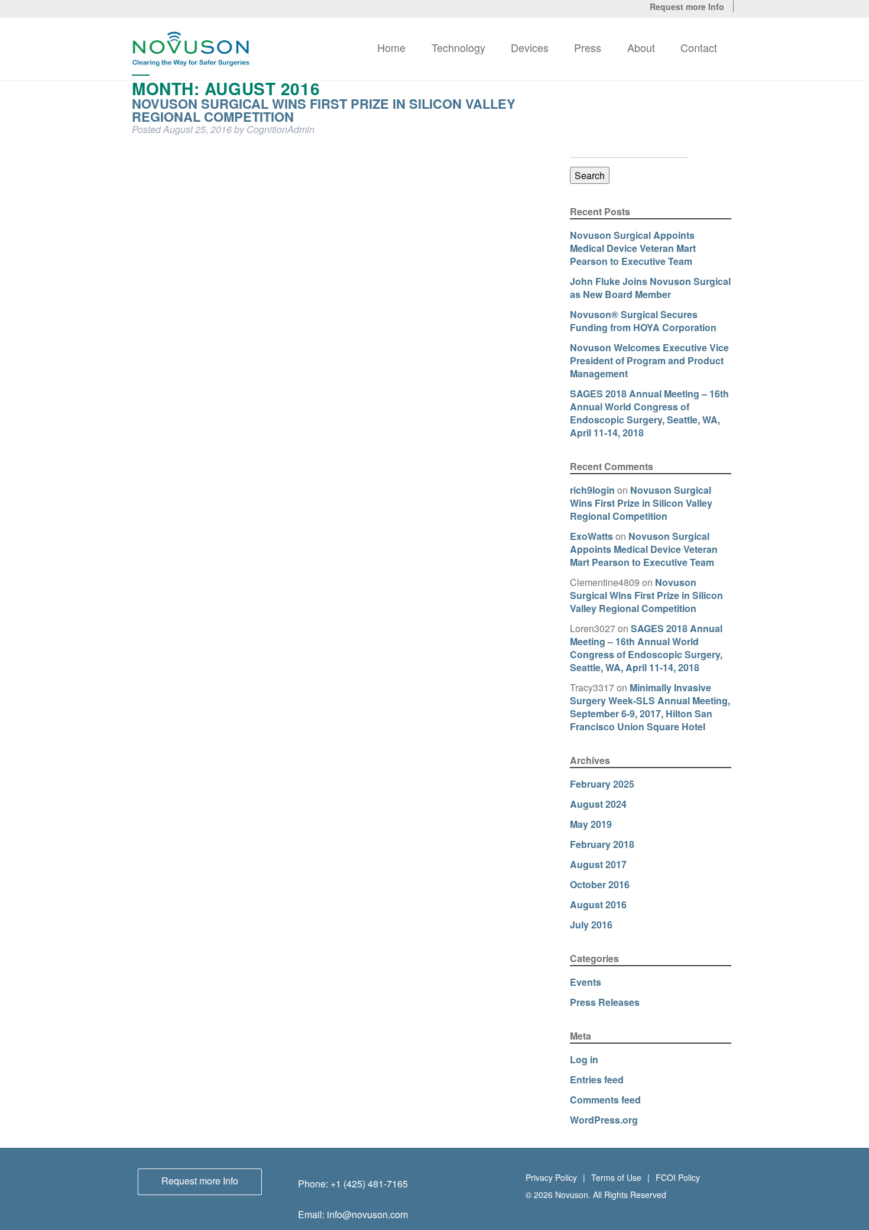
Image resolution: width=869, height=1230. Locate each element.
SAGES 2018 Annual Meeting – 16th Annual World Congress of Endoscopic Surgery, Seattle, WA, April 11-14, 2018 (649, 413)
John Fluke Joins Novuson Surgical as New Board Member (650, 287)
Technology (458, 47)
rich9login (592, 490)
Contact (698, 47)
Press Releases (605, 1002)
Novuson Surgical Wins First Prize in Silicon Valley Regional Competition (323, 110)
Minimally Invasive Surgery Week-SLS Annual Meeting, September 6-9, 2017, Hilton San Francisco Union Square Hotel (650, 707)
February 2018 (602, 844)
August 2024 (598, 804)
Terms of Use (616, 1176)
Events (585, 982)
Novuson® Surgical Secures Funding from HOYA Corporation (643, 321)
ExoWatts (591, 536)
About (641, 47)
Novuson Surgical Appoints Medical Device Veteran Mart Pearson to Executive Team (633, 248)
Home (391, 47)
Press (587, 47)
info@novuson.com (367, 1214)
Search (590, 175)
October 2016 (600, 884)
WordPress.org (604, 1120)
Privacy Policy (551, 1176)
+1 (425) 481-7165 (369, 1183)
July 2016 (591, 924)
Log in (584, 1059)
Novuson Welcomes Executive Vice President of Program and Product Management (649, 360)
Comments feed (605, 1099)
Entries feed (597, 1079)
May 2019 (591, 824)
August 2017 (598, 864)
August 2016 (598, 904)
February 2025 (602, 784)
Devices (530, 47)
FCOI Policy (678, 1176)
